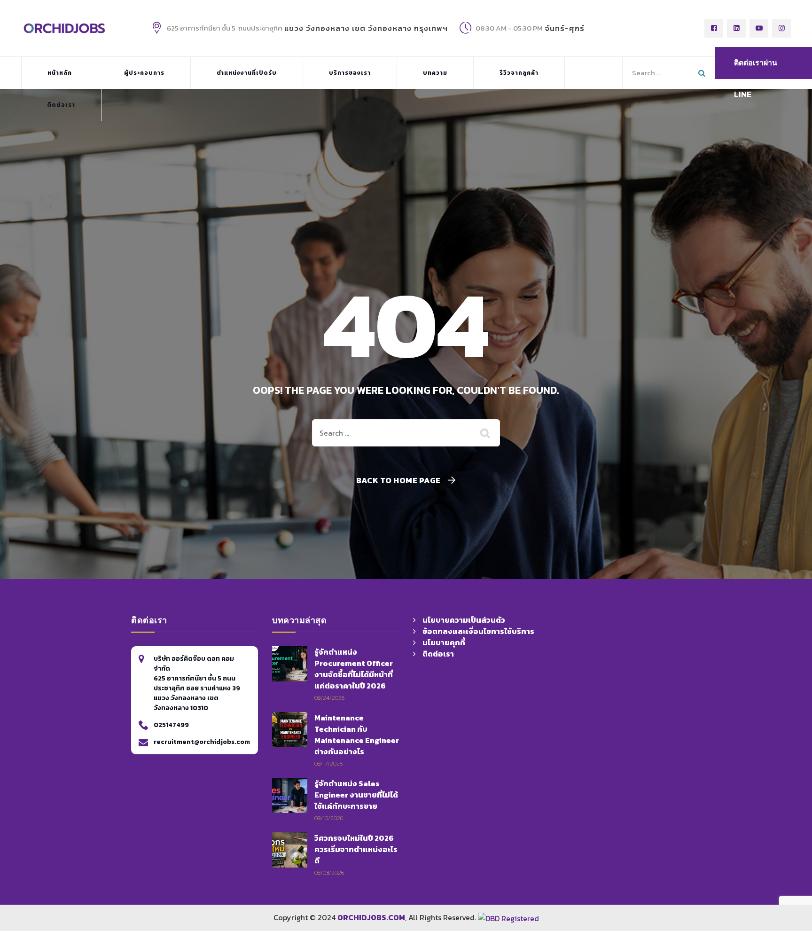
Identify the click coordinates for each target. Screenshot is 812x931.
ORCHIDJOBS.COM (371, 917)
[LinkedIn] (736, 28)
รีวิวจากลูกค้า (519, 73)
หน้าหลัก (59, 73)
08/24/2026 (329, 698)
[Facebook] (713, 28)
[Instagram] (781, 28)
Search (703, 73)
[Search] (486, 433)
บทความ (435, 73)
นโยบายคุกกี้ (443, 642)
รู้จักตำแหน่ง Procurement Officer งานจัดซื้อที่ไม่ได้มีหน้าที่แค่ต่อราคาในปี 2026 (353, 668)
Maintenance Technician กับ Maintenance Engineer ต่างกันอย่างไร (356, 734)
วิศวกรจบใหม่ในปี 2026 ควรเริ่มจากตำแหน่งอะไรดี (356, 849)
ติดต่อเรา (61, 105)
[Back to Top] (673, 866)
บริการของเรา (350, 73)
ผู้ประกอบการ (144, 73)
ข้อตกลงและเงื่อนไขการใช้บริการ (478, 631)
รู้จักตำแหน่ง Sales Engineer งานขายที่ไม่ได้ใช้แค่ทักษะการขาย (356, 795)
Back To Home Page (398, 480)
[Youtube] (759, 28)
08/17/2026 (328, 763)
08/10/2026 (328, 818)
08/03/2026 (329, 872)
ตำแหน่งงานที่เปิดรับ (247, 73)
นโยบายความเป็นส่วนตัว (463, 620)
